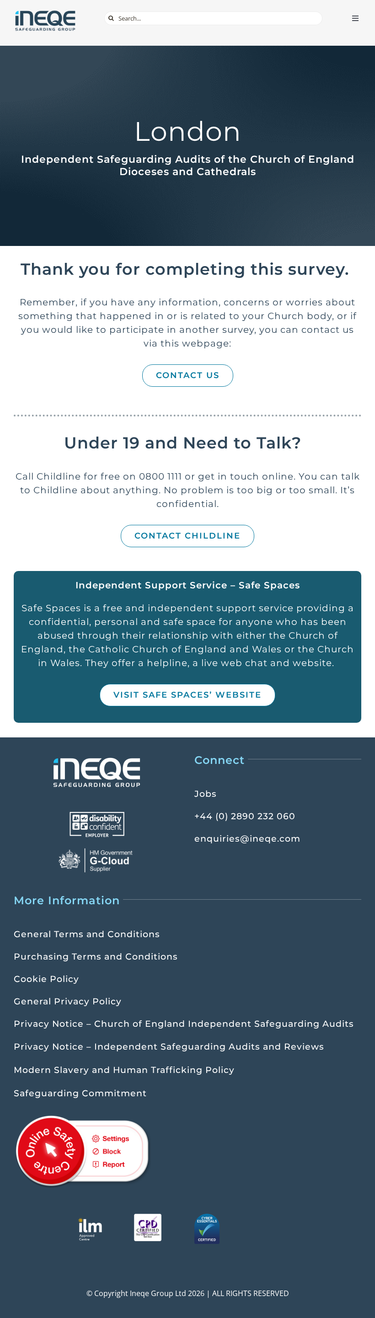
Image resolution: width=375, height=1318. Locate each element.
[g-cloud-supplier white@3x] (97, 851)
